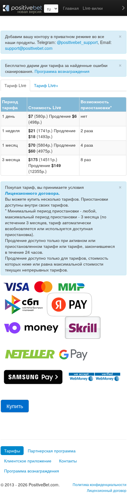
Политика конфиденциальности (99, 484)
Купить (14, 406)
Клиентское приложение (27, 461)
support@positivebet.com (29, 48)
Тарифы (12, 451)
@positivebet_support (77, 42)
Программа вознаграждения (62, 71)
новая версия (29, 11)
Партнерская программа (52, 451)
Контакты (68, 461)
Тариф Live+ (46, 85)
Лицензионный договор (106, 490)
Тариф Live (15, 85)
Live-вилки (93, 8)
